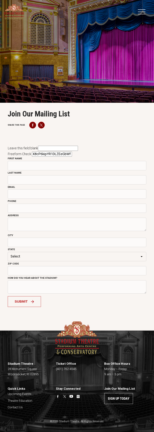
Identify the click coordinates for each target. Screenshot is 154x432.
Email (11, 187)
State (11, 249)
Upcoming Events (19, 394)
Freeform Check (19, 154)
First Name (15, 158)
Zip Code (13, 263)
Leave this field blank (23, 148)
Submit (21, 301)
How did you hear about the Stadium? (32, 277)
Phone (12, 201)
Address (13, 215)
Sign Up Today (118, 398)
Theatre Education (20, 401)
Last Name (14, 172)
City (10, 235)
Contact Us (15, 407)
